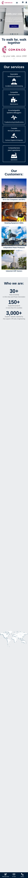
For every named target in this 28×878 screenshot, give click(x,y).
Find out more (5, 876)
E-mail (14, 876)
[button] (17, 2)
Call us (22, 876)
